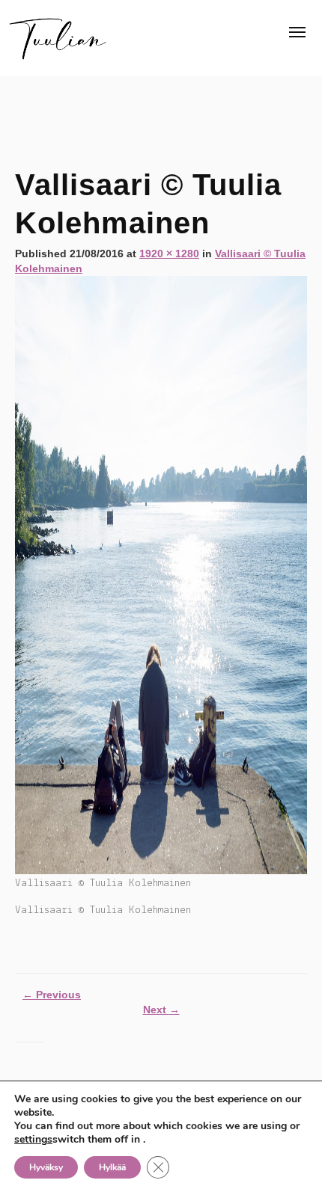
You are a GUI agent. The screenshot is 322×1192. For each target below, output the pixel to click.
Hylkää (112, 1167)
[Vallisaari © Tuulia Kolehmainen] (161, 574)
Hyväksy (46, 1167)
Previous (51, 995)
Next (161, 1010)
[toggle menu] (297, 32)
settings (33, 1139)
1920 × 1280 (169, 253)
